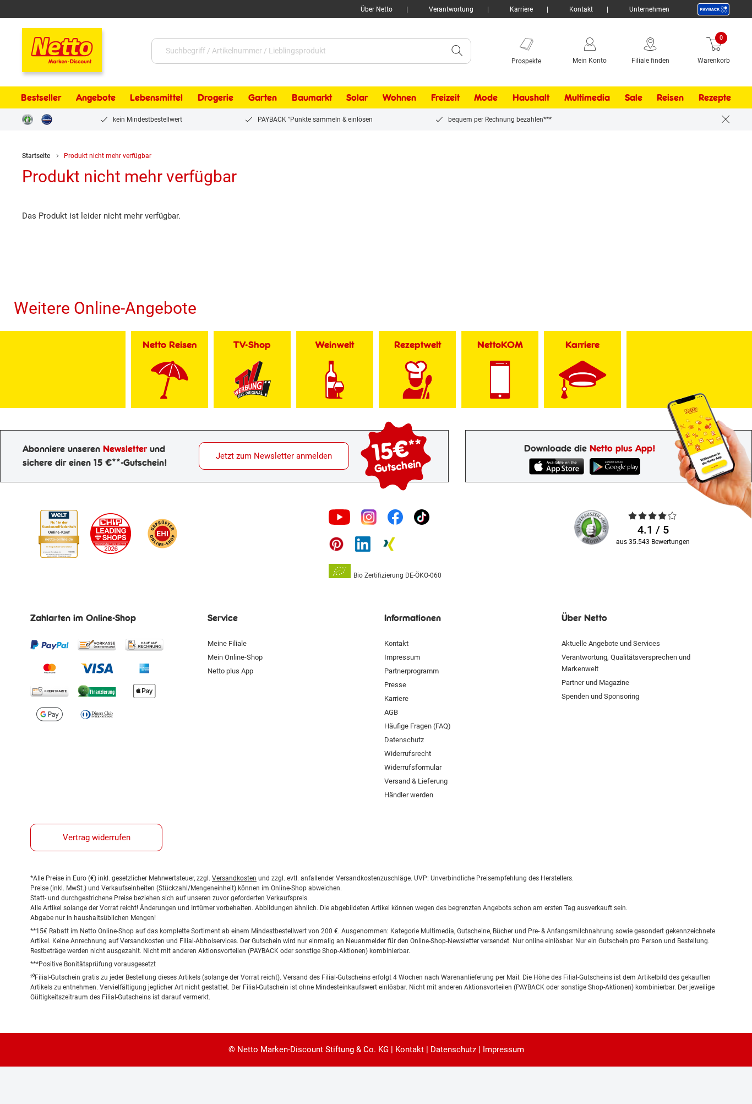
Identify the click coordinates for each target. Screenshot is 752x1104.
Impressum (402, 657)
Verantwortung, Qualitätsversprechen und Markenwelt (626, 663)
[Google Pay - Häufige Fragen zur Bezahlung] (49, 714)
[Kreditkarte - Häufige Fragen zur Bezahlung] (49, 691)
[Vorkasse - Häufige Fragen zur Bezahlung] (97, 645)
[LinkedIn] (362, 544)
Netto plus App (230, 671)
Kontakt (581, 9)
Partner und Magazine (595, 682)
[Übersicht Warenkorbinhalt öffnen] (738, 51)
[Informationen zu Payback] (713, 9)
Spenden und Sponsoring (600, 696)
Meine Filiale (227, 643)
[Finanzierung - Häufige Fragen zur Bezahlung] (97, 691)
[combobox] (297, 51)
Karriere (521, 9)
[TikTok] (421, 517)
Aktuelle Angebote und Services (611, 643)
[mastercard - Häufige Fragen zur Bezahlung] (49, 668)
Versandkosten (234, 878)
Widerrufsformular (413, 767)
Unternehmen (649, 9)
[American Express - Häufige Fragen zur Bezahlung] (144, 668)
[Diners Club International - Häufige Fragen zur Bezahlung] (97, 714)
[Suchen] (457, 51)
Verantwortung (451, 9)
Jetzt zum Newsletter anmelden (274, 456)
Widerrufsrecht (407, 753)
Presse (395, 685)
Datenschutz (404, 740)
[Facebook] (395, 517)
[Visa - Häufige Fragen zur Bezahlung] (97, 668)
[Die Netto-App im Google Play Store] (617, 466)
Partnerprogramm (411, 671)
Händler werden (408, 795)
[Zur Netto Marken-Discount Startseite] (51, 45)
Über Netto (377, 9)
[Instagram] (369, 517)
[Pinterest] (336, 544)
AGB (391, 712)
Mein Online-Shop (235, 657)
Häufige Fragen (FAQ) (417, 726)
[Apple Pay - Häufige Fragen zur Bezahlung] (144, 691)
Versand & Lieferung (416, 781)
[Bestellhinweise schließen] (725, 119)
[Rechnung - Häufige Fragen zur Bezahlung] (144, 645)
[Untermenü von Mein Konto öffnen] (614, 51)
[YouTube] (340, 517)
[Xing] (389, 544)
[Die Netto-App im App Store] (556, 466)
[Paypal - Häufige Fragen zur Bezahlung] (49, 645)
